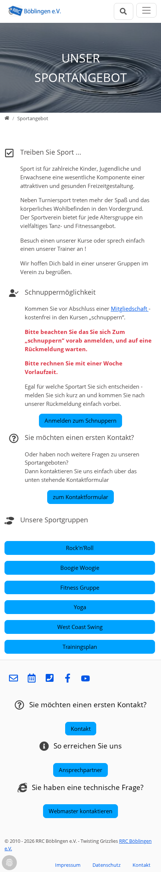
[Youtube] (85, 678)
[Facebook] (67, 678)
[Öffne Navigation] (146, 10)
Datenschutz (106, 865)
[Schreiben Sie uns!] (13, 678)
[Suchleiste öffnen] (123, 11)
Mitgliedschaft (130, 308)
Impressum (67, 865)
